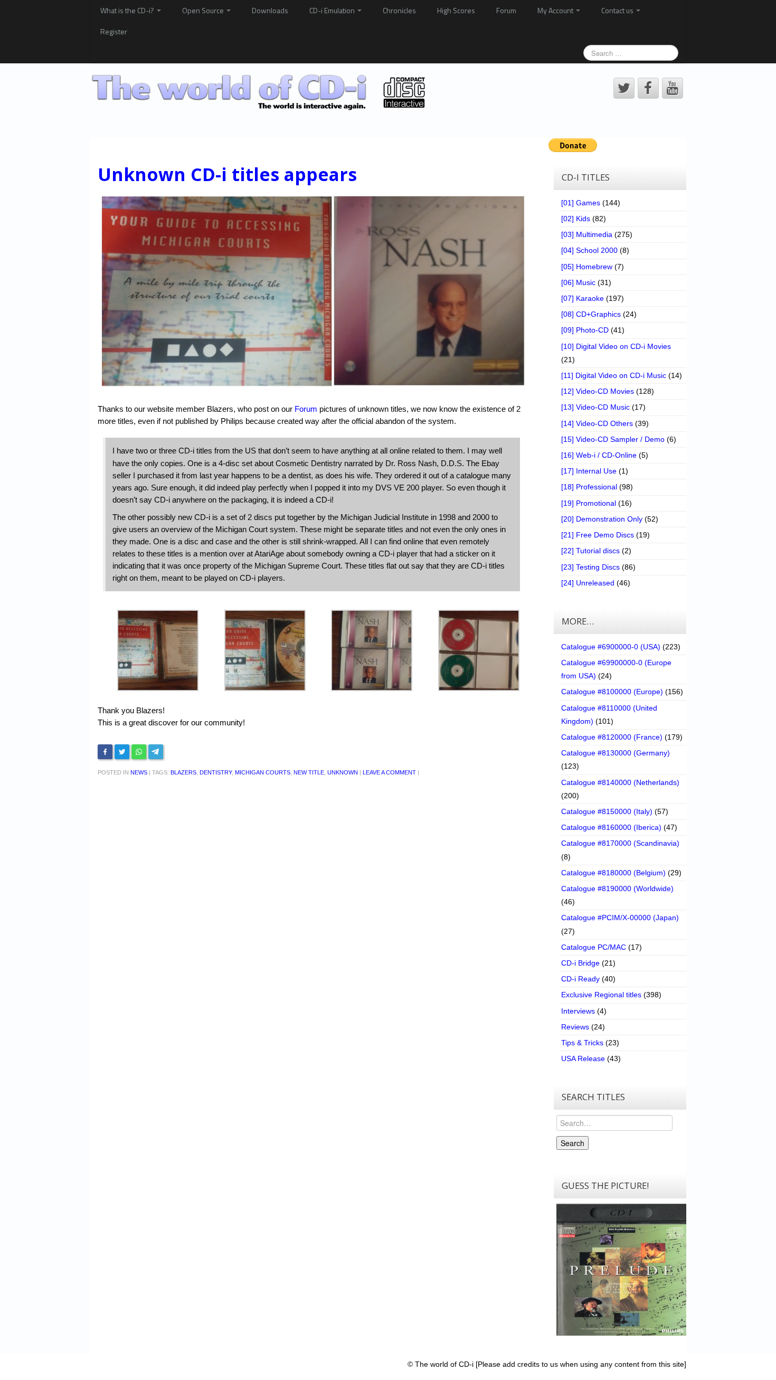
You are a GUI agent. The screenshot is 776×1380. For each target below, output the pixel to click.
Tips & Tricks (582, 1042)
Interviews (578, 1011)
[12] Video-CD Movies (597, 391)
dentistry (216, 772)
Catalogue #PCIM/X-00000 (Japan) (620, 917)
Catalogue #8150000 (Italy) (606, 811)
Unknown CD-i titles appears (227, 174)
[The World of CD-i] (260, 92)
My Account (556, 10)
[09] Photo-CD (585, 330)
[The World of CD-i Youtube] (672, 88)
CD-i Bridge (580, 963)
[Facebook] (105, 751)
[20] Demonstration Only (601, 519)
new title (309, 772)
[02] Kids (575, 218)
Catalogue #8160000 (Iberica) (611, 827)
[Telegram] (155, 751)
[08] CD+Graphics (591, 314)
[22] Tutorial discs (590, 550)
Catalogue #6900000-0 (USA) (610, 646)
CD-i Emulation (332, 10)
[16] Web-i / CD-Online (599, 455)
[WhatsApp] (138, 751)
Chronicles (399, 10)
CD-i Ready (580, 979)
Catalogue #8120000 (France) (612, 737)
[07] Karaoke (582, 298)
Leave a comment (389, 772)
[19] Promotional (588, 503)
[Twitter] (122, 751)
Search (572, 1143)
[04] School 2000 (589, 250)
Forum (506, 10)
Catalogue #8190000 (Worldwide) (617, 888)
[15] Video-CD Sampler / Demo (613, 439)
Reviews (575, 1027)
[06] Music (578, 282)
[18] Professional (589, 487)
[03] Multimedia (586, 234)
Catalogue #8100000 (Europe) (612, 691)
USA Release (583, 1058)
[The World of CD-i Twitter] (624, 88)
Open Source (203, 10)
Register (113, 31)
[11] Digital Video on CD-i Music (613, 375)
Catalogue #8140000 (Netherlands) (620, 782)
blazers (183, 772)
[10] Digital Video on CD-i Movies (616, 346)
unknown (342, 772)
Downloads (270, 10)
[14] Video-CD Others (597, 423)
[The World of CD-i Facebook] (648, 88)
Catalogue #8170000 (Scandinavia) (620, 843)
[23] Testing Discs (590, 567)
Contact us (618, 10)
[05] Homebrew (586, 266)
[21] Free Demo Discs (597, 535)
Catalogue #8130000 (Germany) (615, 753)
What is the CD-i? (128, 10)
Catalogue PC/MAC (593, 947)
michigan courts (262, 772)
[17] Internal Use (589, 471)
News (138, 772)
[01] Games (580, 203)
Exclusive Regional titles (601, 994)
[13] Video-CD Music (595, 407)
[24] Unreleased (587, 583)
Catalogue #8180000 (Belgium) (613, 872)
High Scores (456, 10)
